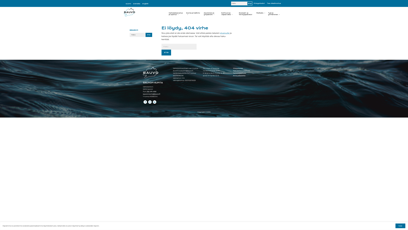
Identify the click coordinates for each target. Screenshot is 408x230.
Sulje (400, 226)
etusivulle (224, 33)
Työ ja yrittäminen (273, 13)
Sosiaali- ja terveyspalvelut (245, 13)
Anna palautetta (239, 76)
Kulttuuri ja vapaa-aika (226, 13)
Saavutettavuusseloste (241, 71)
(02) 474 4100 (151, 92)
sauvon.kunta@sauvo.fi (151, 94)
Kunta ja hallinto (193, 13)
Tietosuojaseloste (239, 73)
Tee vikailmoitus (274, 3)
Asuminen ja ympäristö (209, 13)
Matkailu (259, 13)
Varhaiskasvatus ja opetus (176, 13)
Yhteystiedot (259, 3)
